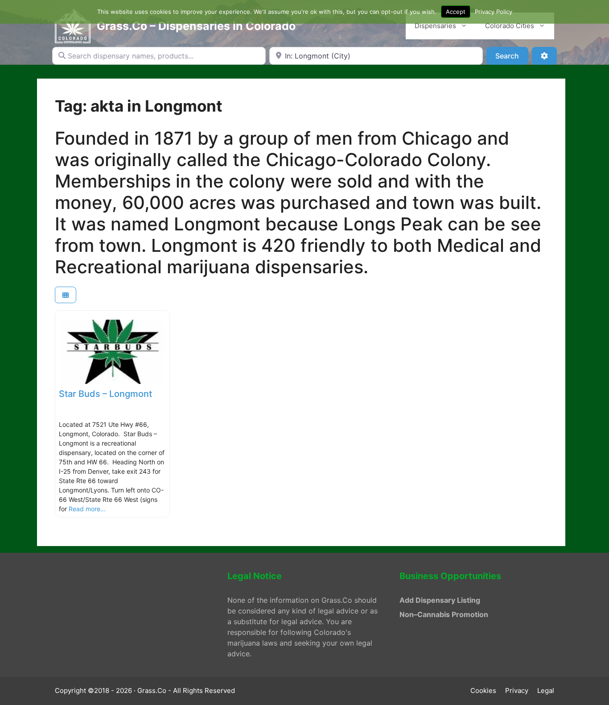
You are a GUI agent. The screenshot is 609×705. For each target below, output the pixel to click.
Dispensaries (435, 25)
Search (511, 55)
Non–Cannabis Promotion (443, 614)
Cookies (483, 690)
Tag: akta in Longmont (138, 105)
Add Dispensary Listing (439, 600)
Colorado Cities (509, 25)
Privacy (516, 690)
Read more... (87, 509)
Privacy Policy (493, 11)
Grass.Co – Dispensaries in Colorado (196, 26)
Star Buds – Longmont (105, 393)
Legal (545, 690)
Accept (455, 11)
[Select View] (65, 295)
